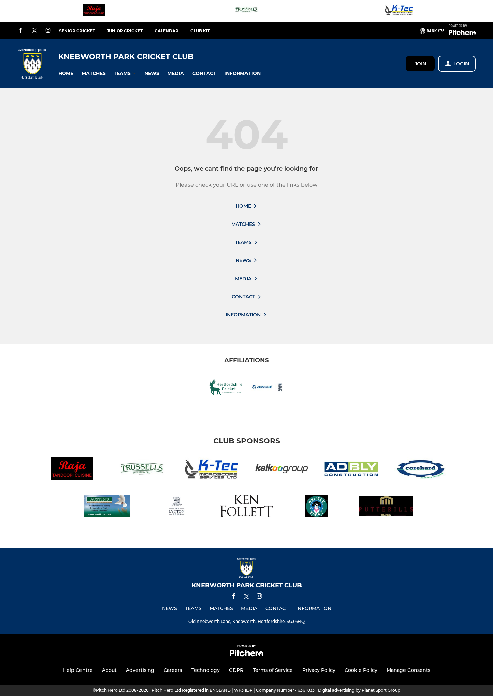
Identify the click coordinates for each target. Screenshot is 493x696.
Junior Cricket (125, 30)
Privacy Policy (318, 670)
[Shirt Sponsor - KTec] (399, 11)
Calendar (166, 30)
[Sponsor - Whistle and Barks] (316, 507)
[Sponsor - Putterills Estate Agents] (386, 507)
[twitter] (34, 31)
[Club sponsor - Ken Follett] (246, 507)
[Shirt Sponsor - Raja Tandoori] (94, 11)
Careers (173, 670)
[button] (65, 73)
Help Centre (78, 670)
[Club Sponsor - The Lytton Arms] (177, 507)
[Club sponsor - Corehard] (421, 470)
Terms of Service (273, 670)
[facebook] (20, 31)
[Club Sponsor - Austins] (107, 507)
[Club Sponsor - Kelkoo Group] (281, 470)
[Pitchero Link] (462, 34)
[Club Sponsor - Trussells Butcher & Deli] (246, 11)
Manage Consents (408, 670)
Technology (205, 670)
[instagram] (48, 31)
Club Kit (200, 30)
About (109, 670)
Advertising (140, 670)
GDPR (236, 670)
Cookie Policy (361, 670)
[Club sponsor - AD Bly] (351, 470)
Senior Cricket (77, 30)
